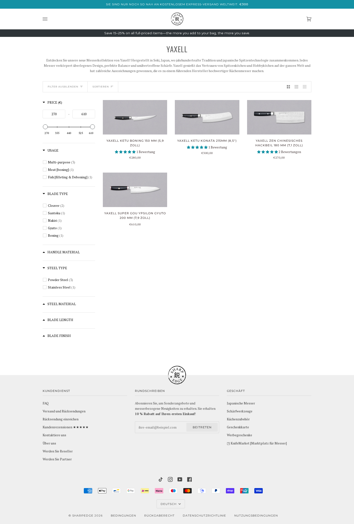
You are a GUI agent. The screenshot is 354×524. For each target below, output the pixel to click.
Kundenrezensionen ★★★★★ (66, 427)
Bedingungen (123, 515)
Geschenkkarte (238, 427)
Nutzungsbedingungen (256, 515)
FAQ (46, 403)
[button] (125, 152)
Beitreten (202, 427)
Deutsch (169, 504)
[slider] (45, 126)
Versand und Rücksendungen (64, 411)
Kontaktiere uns (54, 435)
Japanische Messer (241, 403)
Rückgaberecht (159, 515)
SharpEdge (82, 515)
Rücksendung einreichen (61, 419)
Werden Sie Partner (57, 459)
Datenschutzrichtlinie (204, 515)
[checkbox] (71, 162)
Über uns (49, 443)
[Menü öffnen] (50, 19)
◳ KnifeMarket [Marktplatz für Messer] (257, 443)
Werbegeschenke (239, 435)
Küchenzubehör (238, 419)
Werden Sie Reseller (58, 451)
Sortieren (100, 86)
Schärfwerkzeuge (239, 411)
